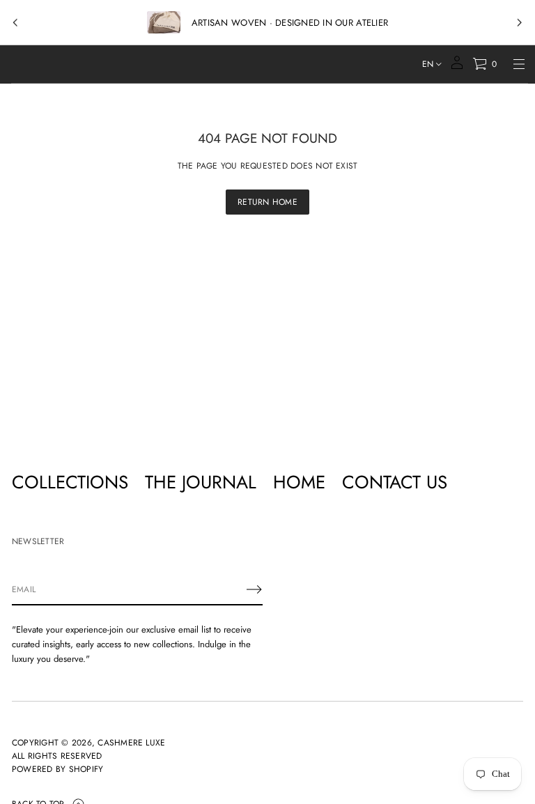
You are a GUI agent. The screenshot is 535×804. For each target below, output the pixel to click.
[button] (484, 64)
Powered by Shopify (57, 769)
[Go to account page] (457, 67)
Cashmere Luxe (131, 742)
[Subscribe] (254, 589)
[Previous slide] (15, 23)
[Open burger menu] (519, 64)
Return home (267, 202)
